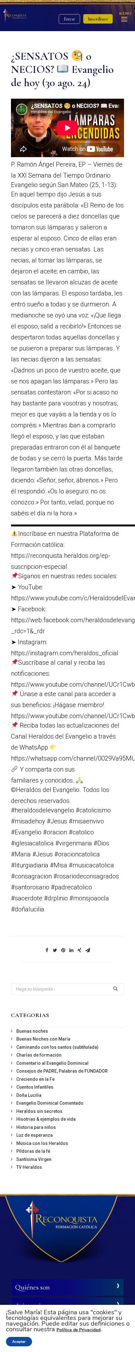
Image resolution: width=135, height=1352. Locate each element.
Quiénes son (32, 1287)
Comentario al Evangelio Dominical (52, 1063)
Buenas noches (32, 1031)
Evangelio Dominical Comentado (50, 1103)
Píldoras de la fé (33, 1151)
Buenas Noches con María (43, 1038)
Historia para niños (36, 1127)
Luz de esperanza (34, 1135)
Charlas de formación (39, 1055)
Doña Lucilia (28, 1095)
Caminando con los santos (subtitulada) (57, 1047)
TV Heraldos (29, 1167)
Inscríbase (98, 19)
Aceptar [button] (19, 1341)
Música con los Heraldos (42, 1143)
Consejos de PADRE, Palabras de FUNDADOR (62, 1071)
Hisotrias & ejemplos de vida (46, 1119)
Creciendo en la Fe (35, 1079)
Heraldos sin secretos (39, 1111)
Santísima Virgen (33, 1159)
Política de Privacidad (78, 1330)
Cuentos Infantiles (34, 1087)
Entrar (69, 19)
